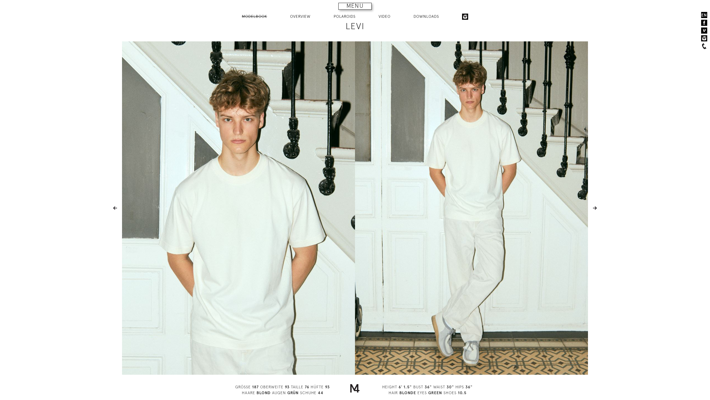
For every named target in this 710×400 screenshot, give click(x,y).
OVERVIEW (300, 16)
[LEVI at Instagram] (465, 17)
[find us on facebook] (704, 23)
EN (704, 15)
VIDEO (384, 16)
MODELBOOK (254, 16)
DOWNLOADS (426, 16)
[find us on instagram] (704, 38)
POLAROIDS (345, 16)
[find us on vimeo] (704, 31)
